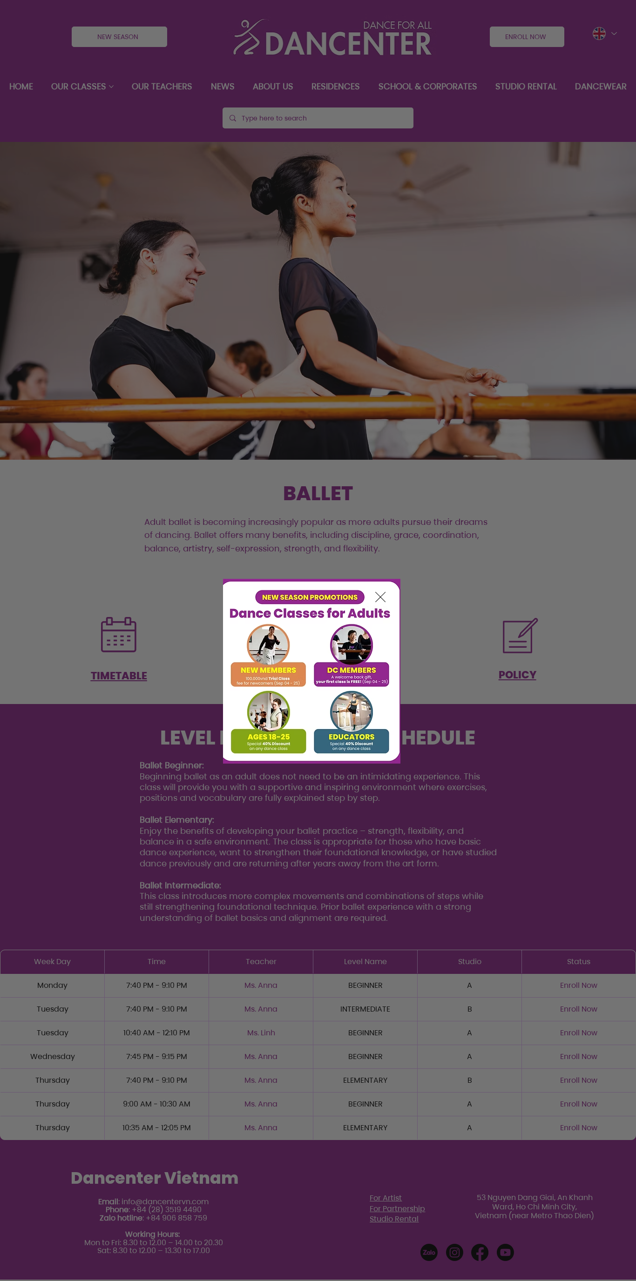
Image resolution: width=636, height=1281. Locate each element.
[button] (380, 597)
